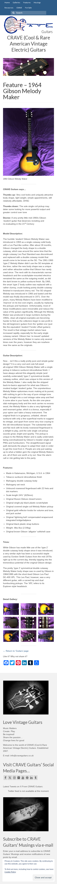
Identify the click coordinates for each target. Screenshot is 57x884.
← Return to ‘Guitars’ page (16, 651)
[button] (11, 609)
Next (50, 67)
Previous (6, 67)
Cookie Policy (10, 872)
